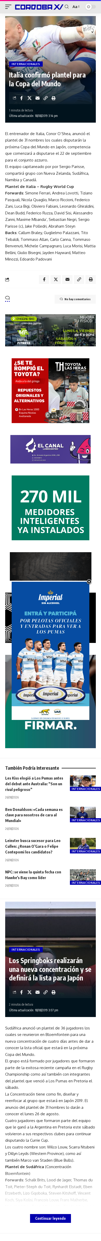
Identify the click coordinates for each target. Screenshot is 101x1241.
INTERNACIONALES (26, 64)
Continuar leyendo (50, 1218)
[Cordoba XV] (38, 6)
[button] (9, 6)
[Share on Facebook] (21, 98)
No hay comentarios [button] (77, 299)
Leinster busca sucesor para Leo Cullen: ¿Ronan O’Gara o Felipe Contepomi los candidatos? (33, 846)
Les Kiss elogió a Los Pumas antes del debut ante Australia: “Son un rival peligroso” (34, 784)
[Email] (37, 98)
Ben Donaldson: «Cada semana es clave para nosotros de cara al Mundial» (34, 815)
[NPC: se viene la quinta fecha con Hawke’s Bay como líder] (83, 877)
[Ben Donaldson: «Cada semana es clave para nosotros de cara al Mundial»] (83, 814)
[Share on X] (29, 98)
